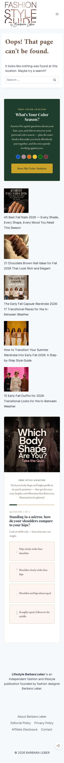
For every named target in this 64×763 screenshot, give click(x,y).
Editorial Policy (21, 723)
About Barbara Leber (32, 716)
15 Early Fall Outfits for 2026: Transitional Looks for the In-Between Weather (30, 401)
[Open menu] (57, 14)
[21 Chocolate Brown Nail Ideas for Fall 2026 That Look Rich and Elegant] (16, 246)
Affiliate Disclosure (24, 729)
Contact (46, 729)
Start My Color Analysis (32, 168)
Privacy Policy (43, 723)
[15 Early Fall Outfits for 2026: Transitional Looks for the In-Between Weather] (16, 379)
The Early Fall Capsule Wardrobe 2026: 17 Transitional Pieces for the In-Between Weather (31, 309)
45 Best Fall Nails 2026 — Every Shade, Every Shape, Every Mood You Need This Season (31, 223)
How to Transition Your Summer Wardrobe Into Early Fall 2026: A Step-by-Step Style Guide (30, 355)
